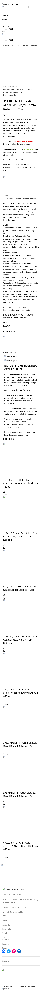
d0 (26, 167)
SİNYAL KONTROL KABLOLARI (20, 315)
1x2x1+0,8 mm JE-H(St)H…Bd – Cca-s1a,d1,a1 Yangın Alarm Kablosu (20, 536)
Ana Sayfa (7, 87)
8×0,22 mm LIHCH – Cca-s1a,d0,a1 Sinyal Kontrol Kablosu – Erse (20, 846)
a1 (14, 87)
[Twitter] (9, 951)
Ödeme (4, 948)
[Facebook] (3, 951)
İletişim (4, 937)
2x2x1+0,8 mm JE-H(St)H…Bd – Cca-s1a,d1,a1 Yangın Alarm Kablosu (20, 639)
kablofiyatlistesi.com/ (11, 310)
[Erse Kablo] (11, 184)
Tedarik (4, 933)
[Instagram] (14, 951)
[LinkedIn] (19, 951)
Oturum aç (5, 961)
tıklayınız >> (24, 318)
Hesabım (5, 944)
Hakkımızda (6, 929)
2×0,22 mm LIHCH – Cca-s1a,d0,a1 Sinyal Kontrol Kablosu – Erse (20, 693)
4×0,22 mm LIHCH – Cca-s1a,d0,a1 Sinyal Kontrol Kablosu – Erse (20, 483)
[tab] (9, 198)
